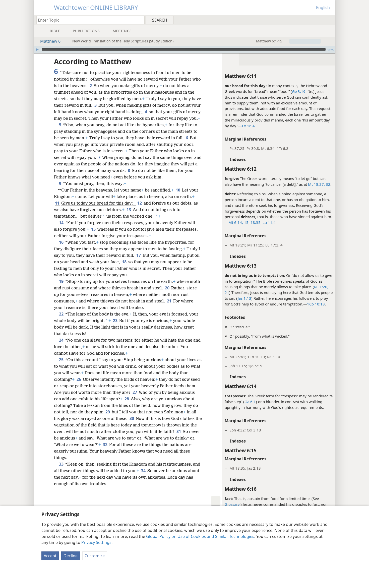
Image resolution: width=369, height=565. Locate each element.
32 (327, 184)
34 (143, 470)
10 (178, 190)
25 (61, 359)
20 (167, 288)
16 (61, 242)
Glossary (232, 504)
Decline (71, 555)
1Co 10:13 (316, 303)
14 (61, 222)
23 (115, 320)
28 (127, 399)
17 (139, 255)
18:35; (256, 222)
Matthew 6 (50, 41)
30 (132, 418)
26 (79, 379)
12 (140, 203)
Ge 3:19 (298, 91)
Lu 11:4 (269, 222)
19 (61, 281)
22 (61, 314)
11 (57, 203)
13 (129, 209)
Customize (95, 555)
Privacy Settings (96, 542)
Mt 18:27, (316, 184)
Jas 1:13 (244, 298)
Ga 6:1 (250, 401)
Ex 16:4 (248, 125)
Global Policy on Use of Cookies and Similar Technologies (200, 536)
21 (169, 301)
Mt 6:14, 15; (239, 222)
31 (179, 431)
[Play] (37, 49)
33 (61, 464)
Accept (50, 555)
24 (61, 340)
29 (108, 412)
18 (124, 262)
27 (135, 392)
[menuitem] (329, 20)
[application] (184, 49)
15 (93, 229)
